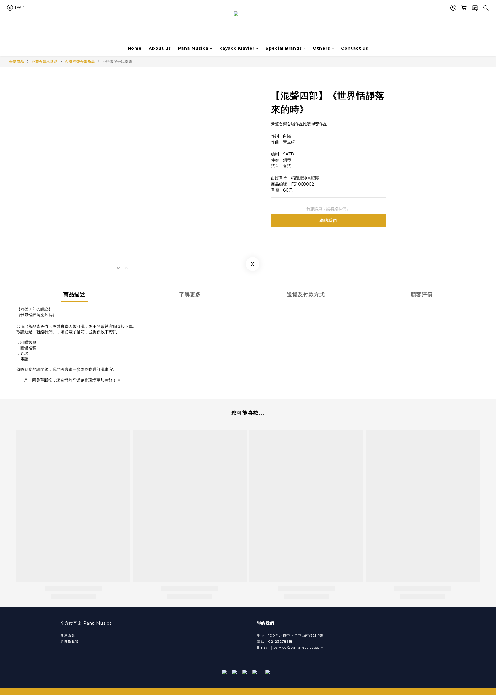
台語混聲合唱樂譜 (117, 61)
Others (321, 48)
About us (160, 48)
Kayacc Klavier (237, 48)
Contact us (354, 48)
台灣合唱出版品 (45, 61)
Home (135, 48)
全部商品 (16, 61)
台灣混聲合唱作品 (80, 61)
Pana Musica (193, 48)
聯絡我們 (328, 220)
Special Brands (284, 48)
